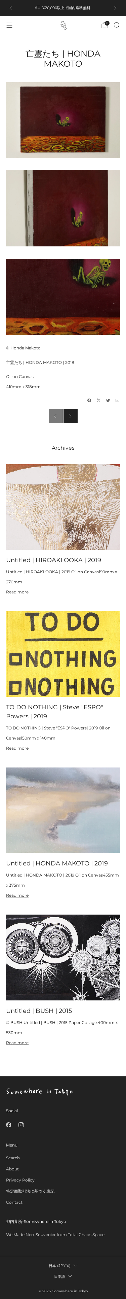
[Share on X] (98, 400)
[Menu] (9, 25)
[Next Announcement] (116, 8)
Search (13, 1157)
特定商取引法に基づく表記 (30, 1191)
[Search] (116, 25)
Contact (14, 1202)
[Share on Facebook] (89, 400)
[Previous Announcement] (10, 8)
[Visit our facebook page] (8, 1125)
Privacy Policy (20, 1180)
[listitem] (63, 8)
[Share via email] (117, 400)
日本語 (59, 1276)
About (12, 1168)
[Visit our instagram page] (21, 1125)
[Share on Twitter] (108, 400)
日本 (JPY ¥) (60, 1265)
